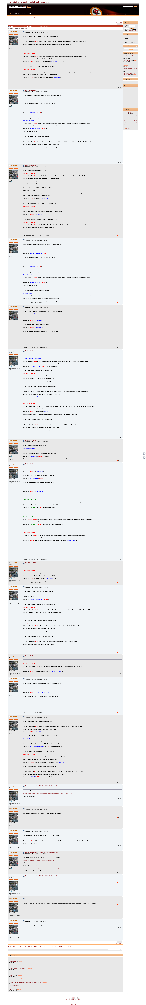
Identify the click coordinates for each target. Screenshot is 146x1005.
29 (136, 122)
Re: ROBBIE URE (12, 978)
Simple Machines (78, 999)
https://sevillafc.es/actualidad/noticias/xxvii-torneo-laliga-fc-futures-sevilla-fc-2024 (39, 815)
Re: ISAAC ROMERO (12, 964)
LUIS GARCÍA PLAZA (12, 961)
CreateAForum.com (75, 1000)
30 (124, 124)
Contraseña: (126, 26)
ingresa (23, 6)
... (12, 23)
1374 (31, 23)
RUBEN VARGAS (11, 989)
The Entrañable (23, 957)
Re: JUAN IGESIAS (12, 975)
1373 (29, 23)
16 (124, 120)
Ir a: (107, 949)
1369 (20, 23)
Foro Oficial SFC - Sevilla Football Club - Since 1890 (29, 2)
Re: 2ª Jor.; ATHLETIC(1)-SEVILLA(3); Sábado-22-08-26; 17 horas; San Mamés (24, 982)
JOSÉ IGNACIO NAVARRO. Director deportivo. (17, 971)
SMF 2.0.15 (68, 999)
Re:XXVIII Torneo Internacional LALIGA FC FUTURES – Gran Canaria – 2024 (41, 785)
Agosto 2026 (130, 112)
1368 (18, 23)
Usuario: (127, 25)
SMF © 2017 (73, 999)
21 (134, 120)
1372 (27, 23)
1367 (16, 23)
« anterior (116, 22)
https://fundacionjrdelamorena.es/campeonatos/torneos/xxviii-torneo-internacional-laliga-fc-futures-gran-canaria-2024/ (47, 793)
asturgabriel (13, 31)
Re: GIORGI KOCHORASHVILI (14, 985)
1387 (34, 23)
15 (136, 118)
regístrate (27, 6)
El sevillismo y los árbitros (13, 957)
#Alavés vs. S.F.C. (133, 7)
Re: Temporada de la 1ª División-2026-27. (17, 968)
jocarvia (30, 971)
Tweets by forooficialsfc (128, 82)
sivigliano (20, 961)
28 (134, 122)
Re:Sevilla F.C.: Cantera (30, 31)
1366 (14, 23)
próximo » (120, 22)
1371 (24, 23)
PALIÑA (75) (128, 128)
